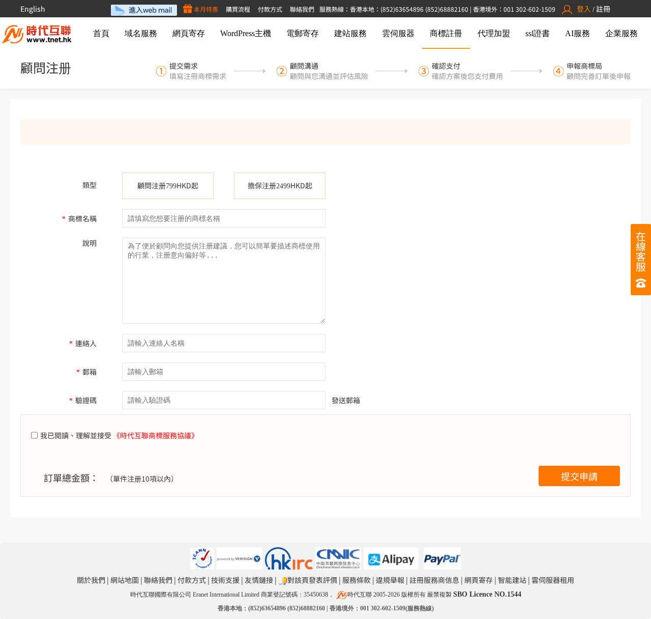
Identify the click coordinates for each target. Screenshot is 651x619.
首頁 (101, 33)
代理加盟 (494, 33)
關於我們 (91, 580)
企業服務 (621, 33)
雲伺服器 (398, 33)
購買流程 (238, 9)
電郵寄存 (302, 33)
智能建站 (512, 580)
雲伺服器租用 (552, 580)
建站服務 (350, 33)
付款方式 (270, 9)
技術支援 (225, 580)
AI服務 (577, 33)
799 (171, 186)
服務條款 (356, 580)
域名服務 (141, 33)
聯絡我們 (302, 9)
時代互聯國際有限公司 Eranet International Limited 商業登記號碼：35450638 (229, 594)
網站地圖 (124, 580)
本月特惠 (205, 9)
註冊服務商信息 (434, 580)
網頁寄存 (188, 33)
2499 (283, 186)
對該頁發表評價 (312, 580)
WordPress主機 (245, 33)
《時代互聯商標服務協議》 (155, 435)
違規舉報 (390, 580)
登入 (584, 9)
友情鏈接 (259, 580)
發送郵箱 (346, 400)
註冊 (603, 9)
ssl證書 (537, 33)
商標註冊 (446, 33)
